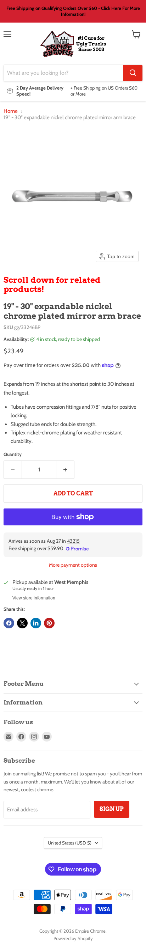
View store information (33, 598)
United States (69, 843)
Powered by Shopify (73, 938)
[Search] (132, 73)
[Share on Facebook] (9, 623)
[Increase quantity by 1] (65, 470)
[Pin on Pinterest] (49, 623)
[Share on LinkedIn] (35, 623)
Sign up (112, 809)
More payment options (73, 565)
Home (11, 111)
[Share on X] (22, 623)
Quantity (13, 454)
